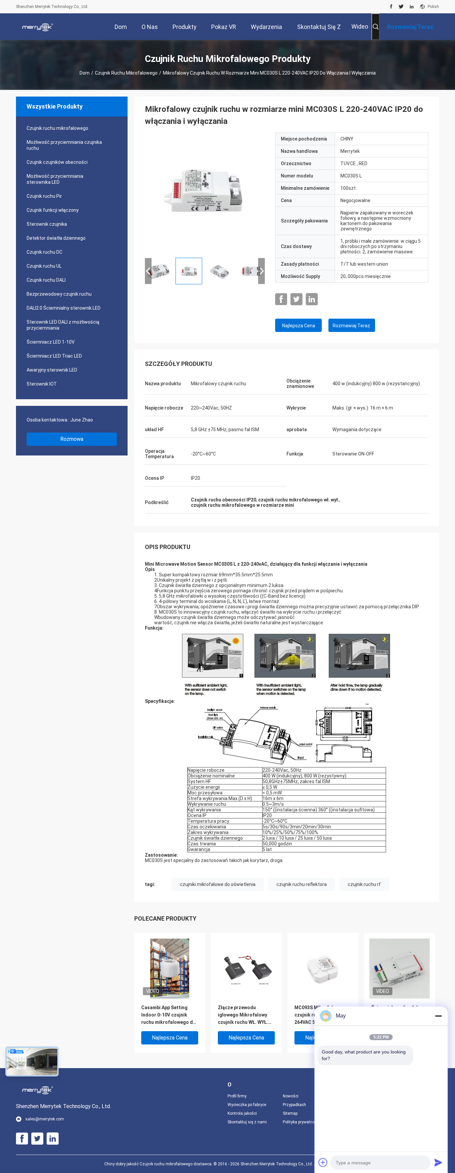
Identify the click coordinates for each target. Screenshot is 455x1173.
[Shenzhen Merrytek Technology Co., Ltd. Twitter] (401, 6)
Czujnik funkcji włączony (53, 210)
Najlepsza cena (298, 325)
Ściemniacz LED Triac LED (54, 356)
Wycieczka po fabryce (247, 1104)
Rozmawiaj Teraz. (352, 325)
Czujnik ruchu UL (44, 266)
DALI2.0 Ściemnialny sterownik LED (64, 308)
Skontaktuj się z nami (247, 1122)
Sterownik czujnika (47, 224)
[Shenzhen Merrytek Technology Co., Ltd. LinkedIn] (411, 6)
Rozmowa (71, 439)
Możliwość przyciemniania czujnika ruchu (64, 145)
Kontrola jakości (242, 1113)
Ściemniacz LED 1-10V (51, 342)
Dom (85, 73)
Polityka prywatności (301, 1122)
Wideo (359, 26)
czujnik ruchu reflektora (301, 884)
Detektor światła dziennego (56, 238)
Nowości (290, 1096)
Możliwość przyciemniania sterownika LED (55, 179)
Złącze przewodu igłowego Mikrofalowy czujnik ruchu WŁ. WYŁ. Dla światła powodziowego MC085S (244, 1015)
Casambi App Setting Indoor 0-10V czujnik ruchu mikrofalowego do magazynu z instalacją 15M (168, 1015)
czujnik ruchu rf (364, 884)
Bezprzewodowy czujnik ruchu (59, 294)
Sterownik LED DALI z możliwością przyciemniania (63, 325)
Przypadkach (294, 1104)
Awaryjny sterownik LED (52, 370)
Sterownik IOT (42, 384)
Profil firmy (237, 1096)
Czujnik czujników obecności (57, 162)
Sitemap (290, 1113)
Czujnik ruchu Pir (44, 196)
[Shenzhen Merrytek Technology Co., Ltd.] (37, 26)
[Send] (438, 1162)
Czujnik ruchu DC (44, 252)
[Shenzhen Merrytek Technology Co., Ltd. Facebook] (391, 6)
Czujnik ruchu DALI (46, 280)
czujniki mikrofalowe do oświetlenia (217, 884)
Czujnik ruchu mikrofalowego (126, 73)
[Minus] (438, 1016)
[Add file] (323, 1162)
